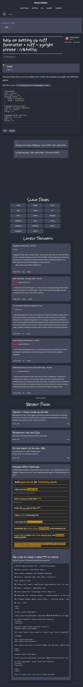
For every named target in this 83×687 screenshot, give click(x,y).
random (58, 8)
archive (35, 8)
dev (23, 361)
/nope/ (35, 211)
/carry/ (18, 205)
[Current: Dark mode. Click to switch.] (4, 14)
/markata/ (35, 226)
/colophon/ (18, 226)
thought (12, 131)
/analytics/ (18, 221)
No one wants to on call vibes (29, 448)
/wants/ (35, 216)
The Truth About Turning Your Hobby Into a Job (27, 306)
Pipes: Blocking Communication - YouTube (26, 340)
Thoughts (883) (8, 23)
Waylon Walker (41, 2)
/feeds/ (52, 226)
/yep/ (18, 211)
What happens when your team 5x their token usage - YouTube (32, 368)
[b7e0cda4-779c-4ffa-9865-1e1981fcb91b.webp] (41, 514)
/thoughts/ (18, 231)
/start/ (52, 221)
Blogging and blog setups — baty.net (24, 246)
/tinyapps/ (52, 216)
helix (5, 131)
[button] (41, 25)
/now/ (35, 221)
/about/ (35, 231)
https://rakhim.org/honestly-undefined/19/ (28, 265)
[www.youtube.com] (14, 282)
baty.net (15, 249)
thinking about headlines (26, 467)
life (23, 334)
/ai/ (52, 211)
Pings (45, 404)
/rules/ (18, 216)
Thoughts (45, 238)
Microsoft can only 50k (26, 432)
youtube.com (18, 310)
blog (23, 272)
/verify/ (35, 205)
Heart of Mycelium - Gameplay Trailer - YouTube (27, 279)
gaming (24, 299)
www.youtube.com (24, 282)
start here (24, 8)
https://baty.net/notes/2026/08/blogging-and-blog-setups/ (30, 262)
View (68, 424)
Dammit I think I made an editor (30, 412)
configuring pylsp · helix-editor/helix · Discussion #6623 (37, 152)
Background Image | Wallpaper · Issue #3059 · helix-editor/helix (40, 145)
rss (42, 8)
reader (49, 8)
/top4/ (52, 205)
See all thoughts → (41, 398)
